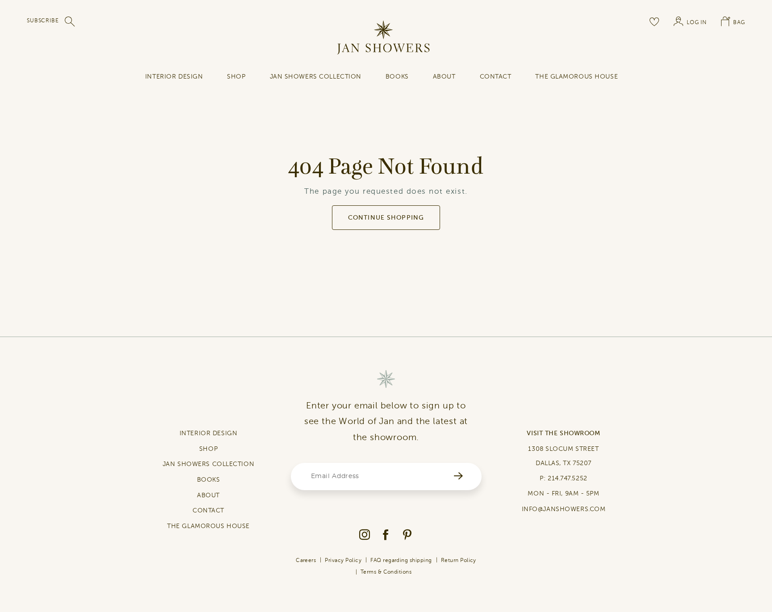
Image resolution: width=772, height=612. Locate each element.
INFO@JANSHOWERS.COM (564, 509)
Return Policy (458, 560)
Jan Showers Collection (315, 76)
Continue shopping (386, 217)
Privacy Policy (343, 560)
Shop (236, 76)
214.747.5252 (567, 478)
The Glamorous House (576, 76)
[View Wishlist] (654, 21)
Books (397, 76)
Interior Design (174, 76)
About (444, 76)
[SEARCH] (70, 21)
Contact (496, 76)
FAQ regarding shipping (401, 560)
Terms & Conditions (386, 572)
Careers (306, 560)
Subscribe (43, 20)
